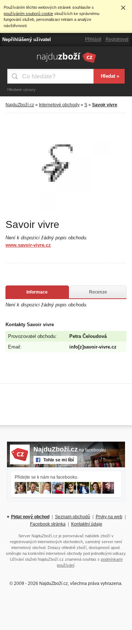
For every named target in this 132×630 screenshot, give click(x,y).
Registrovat (117, 39)
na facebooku (69, 450)
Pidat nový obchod (30, 516)
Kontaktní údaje (86, 524)
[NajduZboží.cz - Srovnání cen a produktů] (66, 62)
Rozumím (123, 7)
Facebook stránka (48, 524)
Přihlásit (93, 39)
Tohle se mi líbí (58, 460)
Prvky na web (109, 516)
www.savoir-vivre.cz (28, 245)
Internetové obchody (59, 104)
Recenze (98, 292)
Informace (37, 292)
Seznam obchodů (72, 516)
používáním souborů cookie (28, 13)
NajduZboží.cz (20, 104)
